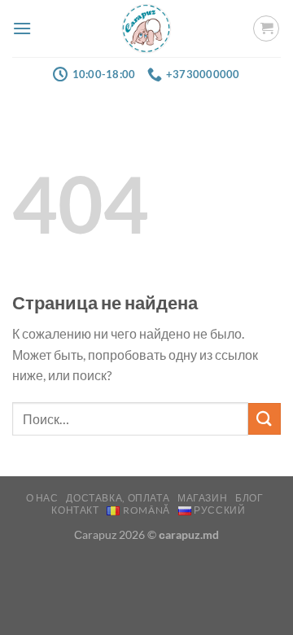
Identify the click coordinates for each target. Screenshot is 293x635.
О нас (42, 498)
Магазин (202, 498)
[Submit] (264, 419)
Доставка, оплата (117, 498)
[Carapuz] (147, 29)
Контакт (74, 510)
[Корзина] (266, 28)
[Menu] (22, 28)
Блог (249, 498)
